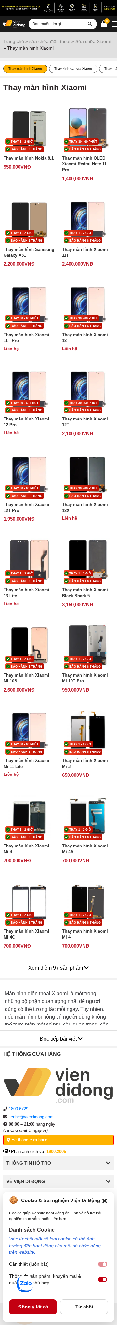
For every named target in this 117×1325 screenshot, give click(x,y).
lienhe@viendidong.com (31, 1116)
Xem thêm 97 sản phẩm (56, 968)
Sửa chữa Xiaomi (93, 41)
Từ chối (84, 1306)
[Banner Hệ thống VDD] (58, 7)
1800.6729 (18, 1108)
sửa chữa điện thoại (49, 41)
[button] (104, 1200)
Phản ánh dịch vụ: (38, 1151)
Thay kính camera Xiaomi (73, 68)
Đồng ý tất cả (33, 1306)
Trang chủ (13, 41)
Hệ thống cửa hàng (28, 1139)
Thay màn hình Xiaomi (25, 68)
